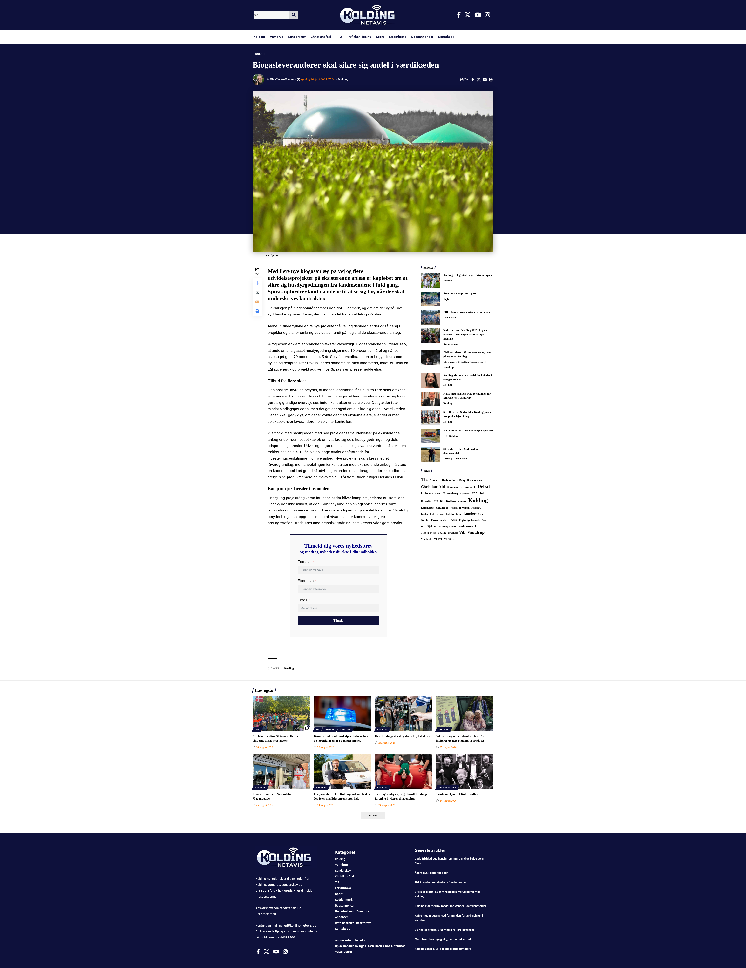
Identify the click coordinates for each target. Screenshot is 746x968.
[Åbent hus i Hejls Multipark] (430, 299)
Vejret (438, 538)
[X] (467, 15)
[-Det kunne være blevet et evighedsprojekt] (430, 436)
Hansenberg (450, 493)
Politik (454, 520)
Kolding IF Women (460, 508)
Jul (481, 493)
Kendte (426, 501)
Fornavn (305, 562)
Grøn (438, 493)
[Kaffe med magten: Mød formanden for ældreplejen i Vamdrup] (430, 399)
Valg (462, 532)
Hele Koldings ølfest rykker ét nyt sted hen (403, 736)
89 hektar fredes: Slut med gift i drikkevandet (444, 930)
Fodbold (447, 280)
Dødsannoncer (422, 37)
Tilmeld (338, 620)
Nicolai (425, 520)
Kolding (259, 37)
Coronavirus (454, 487)
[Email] (484, 79)
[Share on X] (478, 79)
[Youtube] (477, 15)
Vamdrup (276, 37)
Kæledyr (450, 514)
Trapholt (453, 532)
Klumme (462, 501)
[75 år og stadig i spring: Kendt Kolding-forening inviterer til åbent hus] (403, 771)
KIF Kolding (448, 501)
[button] (490, 79)
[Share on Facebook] (472, 79)
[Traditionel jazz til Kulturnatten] (464, 771)
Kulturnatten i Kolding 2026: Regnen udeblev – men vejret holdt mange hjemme (465, 334)
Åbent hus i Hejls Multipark (460, 293)
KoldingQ (476, 507)
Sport (380, 37)
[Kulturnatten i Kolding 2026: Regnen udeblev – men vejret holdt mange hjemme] (430, 335)
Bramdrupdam (474, 480)
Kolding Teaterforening (432, 514)
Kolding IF (442, 507)
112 (339, 37)
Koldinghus (427, 507)
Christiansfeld (321, 37)
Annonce (435, 480)
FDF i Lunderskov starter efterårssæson (466, 312)
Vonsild (449, 539)
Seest (484, 520)
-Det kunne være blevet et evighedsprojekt (468, 430)
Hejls (446, 299)
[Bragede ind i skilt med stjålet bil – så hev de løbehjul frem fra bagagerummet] (342, 713)
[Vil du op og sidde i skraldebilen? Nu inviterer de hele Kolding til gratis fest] (464, 713)
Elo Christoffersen (282, 79)
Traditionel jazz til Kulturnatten (457, 794)
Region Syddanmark (469, 520)
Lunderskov (297, 37)
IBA (475, 493)
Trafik (442, 532)
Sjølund (432, 526)
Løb (257, 729)
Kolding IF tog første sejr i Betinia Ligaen (467, 275)
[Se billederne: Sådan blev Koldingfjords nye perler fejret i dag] (430, 417)
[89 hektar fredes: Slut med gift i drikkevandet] (430, 454)
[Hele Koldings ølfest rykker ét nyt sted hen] (403, 713)
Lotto (458, 514)
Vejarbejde (426, 539)
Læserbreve (397, 37)
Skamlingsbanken (447, 526)
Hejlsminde (465, 493)
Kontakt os (446, 37)
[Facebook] (459, 15)
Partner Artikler (440, 520)
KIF (436, 501)
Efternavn (306, 581)
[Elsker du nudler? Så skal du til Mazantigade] (281, 771)
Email (302, 600)
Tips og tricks (428, 532)
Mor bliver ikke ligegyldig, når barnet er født (443, 939)
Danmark (469, 487)
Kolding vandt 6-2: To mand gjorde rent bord (443, 949)
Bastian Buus (449, 480)
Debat (484, 486)
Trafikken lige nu (359, 37)
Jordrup (447, 458)
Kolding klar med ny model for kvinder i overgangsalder (450, 906)
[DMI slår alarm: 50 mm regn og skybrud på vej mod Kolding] (430, 357)
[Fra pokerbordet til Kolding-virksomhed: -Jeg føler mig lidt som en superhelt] (342, 771)
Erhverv (427, 493)
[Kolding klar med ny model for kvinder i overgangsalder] (430, 380)
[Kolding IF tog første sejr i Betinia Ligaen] (430, 280)
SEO (423, 526)
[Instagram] (487, 15)
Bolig (462, 480)
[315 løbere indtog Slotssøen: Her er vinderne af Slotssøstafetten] (281, 713)
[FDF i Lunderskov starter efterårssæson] (430, 317)
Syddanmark (467, 526)
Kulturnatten (450, 344)
